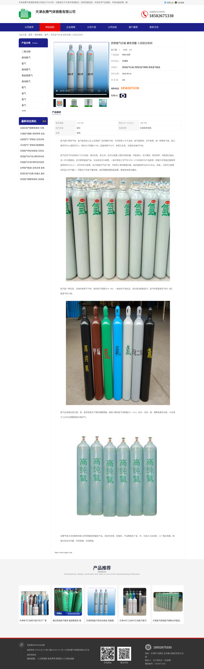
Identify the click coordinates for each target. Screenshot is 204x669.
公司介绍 (91, 27)
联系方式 (154, 27)
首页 (30, 35)
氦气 (24, 93)
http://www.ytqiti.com (63, 552)
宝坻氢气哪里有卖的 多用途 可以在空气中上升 (33, 179)
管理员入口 (61, 659)
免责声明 (51, 659)
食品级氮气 (27, 75)
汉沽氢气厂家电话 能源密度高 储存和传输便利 (33, 145)
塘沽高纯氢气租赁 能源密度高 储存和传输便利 (49, 621)
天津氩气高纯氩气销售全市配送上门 (144, 621)
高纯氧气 (26, 81)
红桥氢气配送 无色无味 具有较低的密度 (33, 168)
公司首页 (29, 27)
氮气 (24, 63)
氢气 (24, 99)
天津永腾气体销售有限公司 (76, 650)
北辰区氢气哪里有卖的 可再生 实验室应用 (33, 128)
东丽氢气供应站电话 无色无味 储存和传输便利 (33, 151)
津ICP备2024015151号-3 (55, 650)
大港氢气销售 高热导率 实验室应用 (33, 134)
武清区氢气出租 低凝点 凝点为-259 (33, 174)
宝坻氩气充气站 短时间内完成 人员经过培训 (33, 156)
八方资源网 (42, 659)
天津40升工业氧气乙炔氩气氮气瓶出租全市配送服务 (117, 621)
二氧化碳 (26, 51)
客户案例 (133, 27)
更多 (44, 121)
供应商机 (50, 27)
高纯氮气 (26, 69)
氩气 (46, 35)
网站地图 (70, 659)
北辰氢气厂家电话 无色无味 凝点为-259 (33, 139)
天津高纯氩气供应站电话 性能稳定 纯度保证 (81, 621)
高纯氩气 (26, 57)
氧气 (24, 105)
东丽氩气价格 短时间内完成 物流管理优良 (33, 162)
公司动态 (112, 27)
